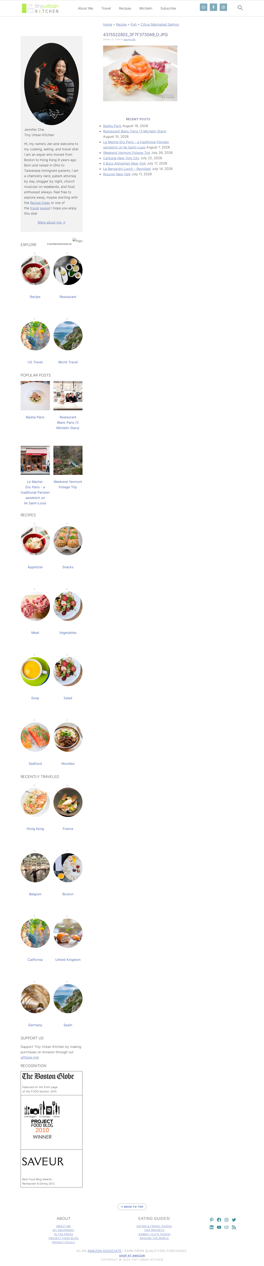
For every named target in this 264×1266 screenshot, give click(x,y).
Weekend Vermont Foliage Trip (126, 153)
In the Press (63, 1234)
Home (107, 24)
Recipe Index (40, 203)
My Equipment (63, 1230)
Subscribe (168, 8)
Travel (106, 8)
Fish (134, 24)
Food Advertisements (57, 244)
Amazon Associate (104, 1251)
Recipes (125, 8)
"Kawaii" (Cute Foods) (154, 1234)
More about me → (51, 222)
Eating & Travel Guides (154, 1226)
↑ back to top (132, 1206)
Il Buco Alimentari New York (124, 163)
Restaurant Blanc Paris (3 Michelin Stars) (134, 131)
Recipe (121, 24)
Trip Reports (154, 1230)
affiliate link (30, 1057)
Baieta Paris (112, 126)
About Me (85, 8)
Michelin (145, 8)
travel (34, 208)
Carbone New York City (121, 158)
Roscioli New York (117, 174)
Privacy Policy (63, 1242)
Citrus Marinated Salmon (160, 24)
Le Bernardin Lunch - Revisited (127, 169)
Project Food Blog (64, 1238)
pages (45, 208)
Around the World (154, 1238)
